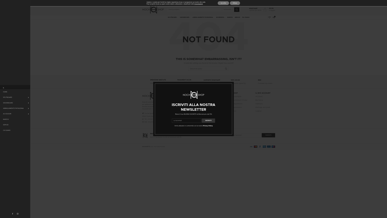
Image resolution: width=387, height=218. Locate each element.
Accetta (223, 3)
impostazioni (198, 4)
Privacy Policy (208, 126)
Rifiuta (235, 3)
